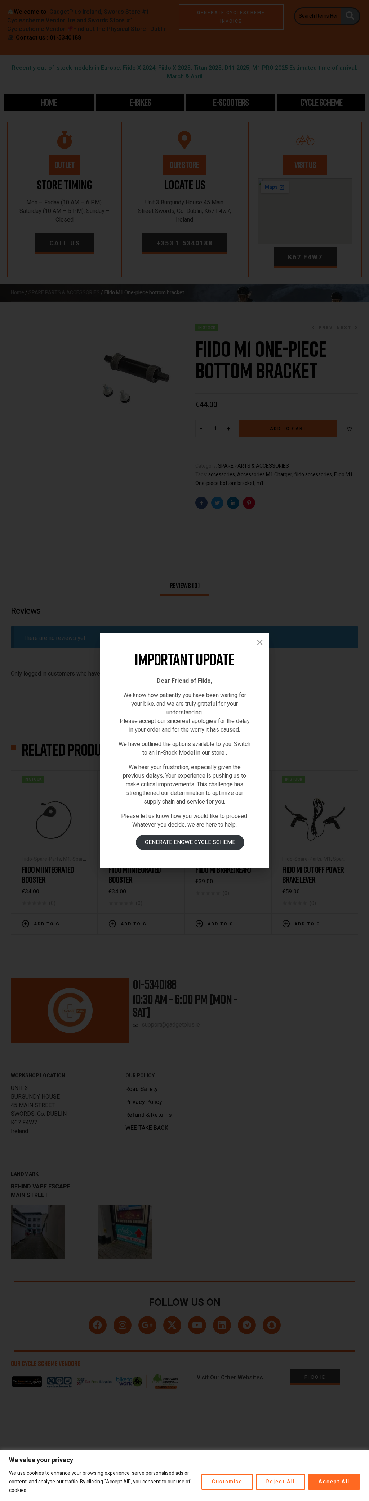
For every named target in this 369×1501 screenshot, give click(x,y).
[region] (184, 1475)
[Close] (260, 642)
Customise (227, 1482)
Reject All (280, 1482)
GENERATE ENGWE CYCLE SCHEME (190, 842)
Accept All (334, 1482)
